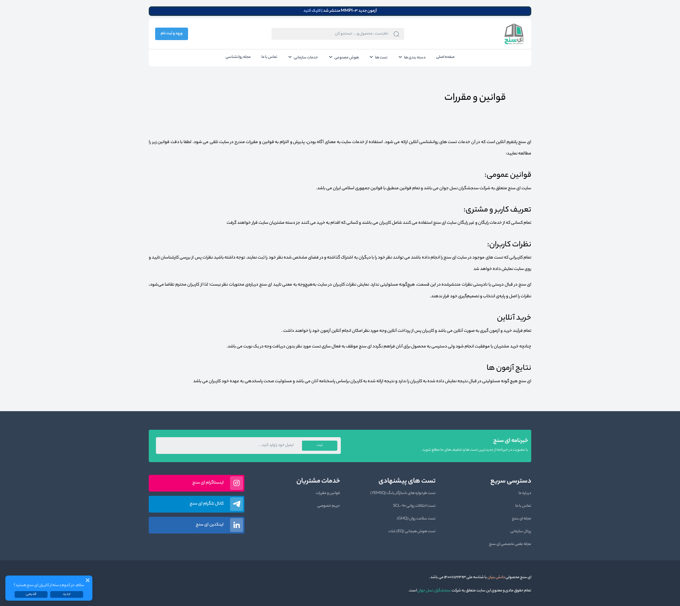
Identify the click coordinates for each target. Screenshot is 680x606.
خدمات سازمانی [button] (306, 58)
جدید (67, 594)
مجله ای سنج (521, 519)
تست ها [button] (381, 58)
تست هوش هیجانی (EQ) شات (412, 531)
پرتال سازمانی (520, 531)
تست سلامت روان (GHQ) (416, 519)
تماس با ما (269, 57)
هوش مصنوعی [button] (346, 58)
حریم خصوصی (328, 506)
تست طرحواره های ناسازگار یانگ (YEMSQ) (403, 493)
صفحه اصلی (445, 57)
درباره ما (524, 493)
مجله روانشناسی (238, 57)
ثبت (320, 445)
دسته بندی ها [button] (415, 58)
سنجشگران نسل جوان (434, 591)
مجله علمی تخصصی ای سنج (510, 544)
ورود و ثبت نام (171, 34)
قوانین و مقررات (328, 493)
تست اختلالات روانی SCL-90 (414, 506)
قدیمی (31, 594)
